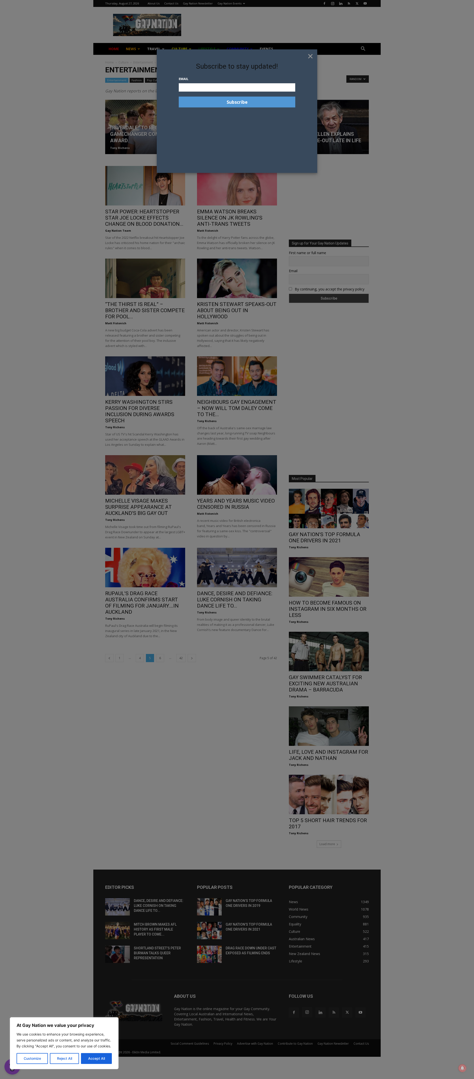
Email (183, 79)
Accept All (96, 1058)
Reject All (64, 1058)
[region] (64, 1043)
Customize (32, 1058)
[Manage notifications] (462, 1068)
